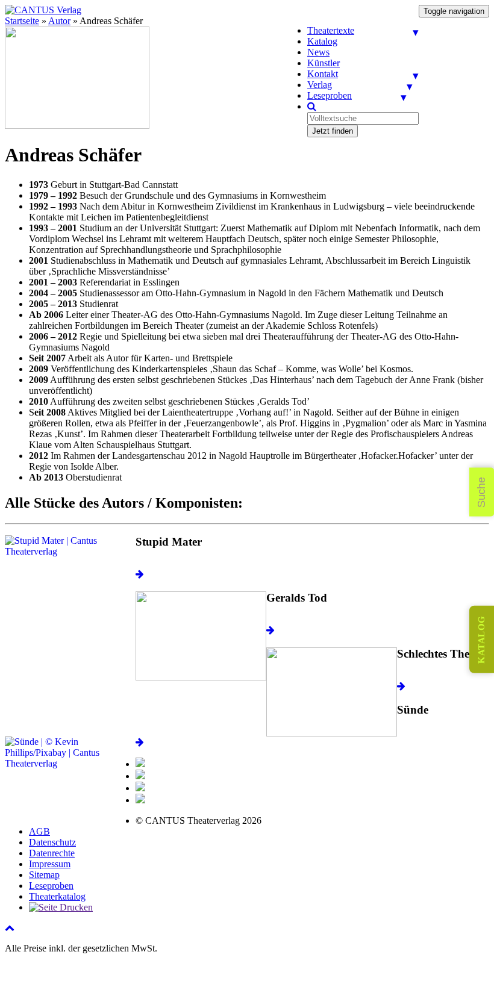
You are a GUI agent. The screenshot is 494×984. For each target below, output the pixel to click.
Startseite (22, 21)
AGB (39, 831)
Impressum (49, 864)
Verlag (319, 84)
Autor (59, 21)
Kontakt (322, 74)
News (318, 52)
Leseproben (329, 95)
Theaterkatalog (57, 896)
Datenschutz (52, 842)
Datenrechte (52, 853)
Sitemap (44, 875)
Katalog (322, 41)
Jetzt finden (332, 130)
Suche (481, 492)
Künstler (323, 63)
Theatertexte (330, 30)
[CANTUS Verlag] (43, 10)
